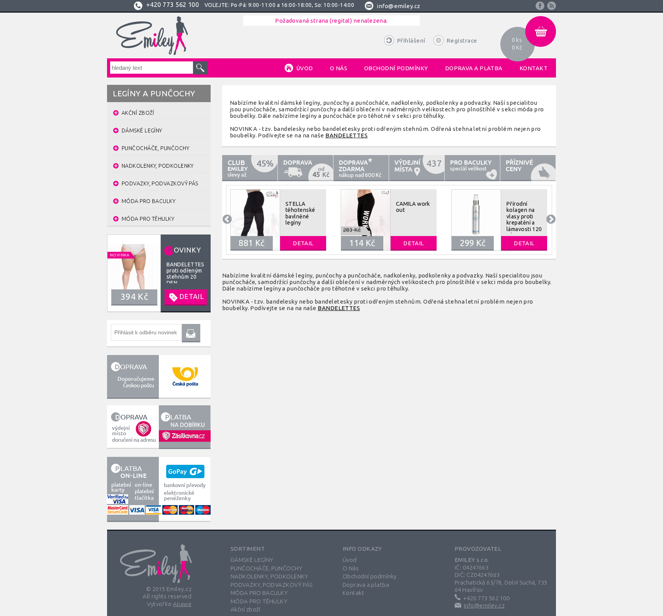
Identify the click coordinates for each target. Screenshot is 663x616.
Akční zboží (246, 609)
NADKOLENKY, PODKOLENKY (269, 576)
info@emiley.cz (484, 605)
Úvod (350, 560)
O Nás (351, 568)
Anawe (182, 604)
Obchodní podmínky (370, 576)
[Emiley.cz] (156, 558)
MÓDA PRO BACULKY (259, 593)
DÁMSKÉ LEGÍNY (252, 560)
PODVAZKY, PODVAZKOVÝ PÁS (272, 584)
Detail (303, 243)
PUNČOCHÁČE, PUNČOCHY (266, 568)
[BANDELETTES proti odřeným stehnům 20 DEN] (159, 273)
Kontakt (353, 593)
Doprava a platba (366, 584)
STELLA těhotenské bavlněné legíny (300, 213)
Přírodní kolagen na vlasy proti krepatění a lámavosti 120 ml (524, 219)
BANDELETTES (346, 135)
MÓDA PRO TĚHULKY (259, 601)
